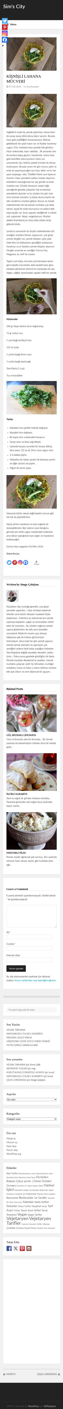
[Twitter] (9, 560)
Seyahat (36, 1206)
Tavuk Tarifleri (34, 1210)
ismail (51, 1072)
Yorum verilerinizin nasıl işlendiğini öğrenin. (35, 980)
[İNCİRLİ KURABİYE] (31, 772)
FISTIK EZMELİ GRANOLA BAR (22, 1045)
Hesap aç (11, 1138)
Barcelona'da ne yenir (27, 1174)
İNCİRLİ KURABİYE (16, 794)
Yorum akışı (12, 1150)
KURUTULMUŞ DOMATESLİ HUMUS (25, 1072)
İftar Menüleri (49, 1228)
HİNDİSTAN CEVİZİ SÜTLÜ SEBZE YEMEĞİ (28, 1041)
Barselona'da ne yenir (44, 1174)
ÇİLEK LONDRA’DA (16, 1080)
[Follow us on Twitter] (15, 1248)
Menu (13, 24)
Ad (8, 932)
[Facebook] (25, 560)
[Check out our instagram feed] (29, 1248)
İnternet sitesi (13, 955)
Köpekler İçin (20, 1194)
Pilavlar (40, 1194)
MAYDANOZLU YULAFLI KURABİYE (24, 1034)
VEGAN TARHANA (15, 1030)
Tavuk (24, 1210)
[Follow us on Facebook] (9, 1248)
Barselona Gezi (12, 1177)
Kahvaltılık (19, 1190)
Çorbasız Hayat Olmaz (26, 1228)
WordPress (33, 1406)
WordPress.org (13, 1154)
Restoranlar (12, 1198)
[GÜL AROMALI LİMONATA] (31, 713)
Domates (11, 1186)
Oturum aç (11, 1142)
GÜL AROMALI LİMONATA (21, 735)
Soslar (44, 1206)
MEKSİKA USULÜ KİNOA (19, 1038)
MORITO (11, 1374)
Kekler (26, 1190)
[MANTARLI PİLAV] (31, 831)
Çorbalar (10, 1228)
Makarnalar (31, 1194)
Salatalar (28, 1202)
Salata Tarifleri (41, 1202)
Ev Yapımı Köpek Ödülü (34, 1186)
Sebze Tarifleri (24, 1206)
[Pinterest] (14, 560)
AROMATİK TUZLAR (16, 1069)
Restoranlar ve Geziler (33, 1197)
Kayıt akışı (11, 1146)
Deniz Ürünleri (42, 1181)
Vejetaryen (17, 1218)
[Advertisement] (27, 1310)
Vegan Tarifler (35, 1215)
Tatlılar (17, 1211)
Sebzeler (12, 1206)
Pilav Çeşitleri (49, 1194)
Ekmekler (20, 1186)
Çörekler (40, 1228)
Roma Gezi (18, 1202)
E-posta (11, 944)
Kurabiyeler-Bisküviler (38, 1190)
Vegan (22, 1214)
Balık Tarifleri (12, 1174)
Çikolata (46, 1224)
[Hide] (3, 45)
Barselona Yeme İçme (27, 1177)
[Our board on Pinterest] (22, 1248)
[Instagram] (20, 560)
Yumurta (24, 1224)
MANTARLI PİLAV (16, 853)
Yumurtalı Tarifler (35, 1224)
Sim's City (14, 6)
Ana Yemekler (32, 87)
